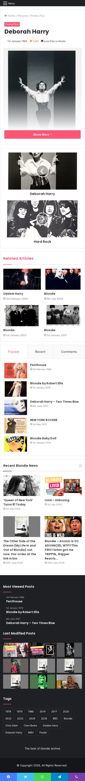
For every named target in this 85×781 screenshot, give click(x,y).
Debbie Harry (13, 294)
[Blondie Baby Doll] (15, 444)
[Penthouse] (15, 370)
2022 (8, 718)
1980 (31, 711)
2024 (32, 718)
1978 (8, 711)
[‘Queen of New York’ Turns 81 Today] (21, 485)
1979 (19, 711)
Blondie (49, 294)
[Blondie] (63, 279)
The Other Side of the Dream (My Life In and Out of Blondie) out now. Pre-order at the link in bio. (19, 550)
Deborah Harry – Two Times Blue (54, 402)
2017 (54, 711)
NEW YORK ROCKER (43, 420)
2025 (44, 718)
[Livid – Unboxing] (63, 485)
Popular (13, 352)
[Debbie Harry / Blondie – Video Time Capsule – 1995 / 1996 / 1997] (15, 650)
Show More (41, 134)
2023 (20, 718)
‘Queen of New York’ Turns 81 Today (18, 502)
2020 (66, 711)
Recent (40, 352)
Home (11, 15)
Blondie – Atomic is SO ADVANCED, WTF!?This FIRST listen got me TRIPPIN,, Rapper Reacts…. (62, 550)
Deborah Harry (13, 732)
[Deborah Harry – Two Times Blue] (15, 407)
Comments (69, 352)
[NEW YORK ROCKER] (15, 425)
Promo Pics (37, 15)
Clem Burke (30, 725)
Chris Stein (11, 725)
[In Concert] (42, 650)
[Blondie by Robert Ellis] (15, 389)
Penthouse (38, 365)
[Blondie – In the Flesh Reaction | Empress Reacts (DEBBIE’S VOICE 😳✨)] (69, 681)
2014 (43, 711)
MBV (31, 732)
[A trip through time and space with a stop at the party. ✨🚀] (69, 650)
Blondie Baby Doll (43, 438)
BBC (55, 718)
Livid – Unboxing (57, 500)
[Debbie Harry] (22, 279)
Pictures (23, 15)
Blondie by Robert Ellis (46, 383)
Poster (43, 732)
